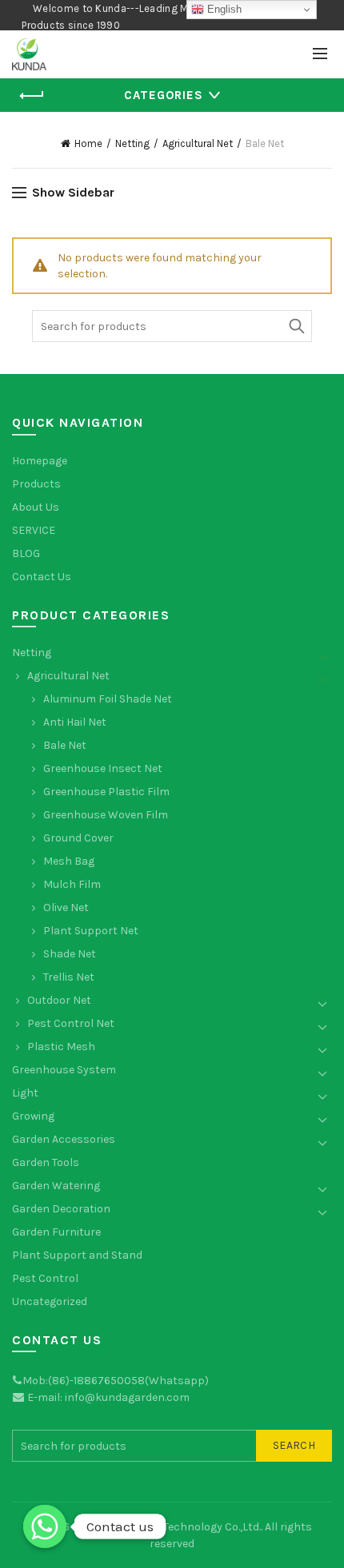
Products (36, 484)
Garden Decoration (61, 1209)
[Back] (32, 96)
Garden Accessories (63, 1139)
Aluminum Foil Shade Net (107, 699)
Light (25, 1093)
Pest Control (45, 1278)
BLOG (26, 553)
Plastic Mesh (61, 1046)
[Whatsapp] (44, 1526)
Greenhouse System (64, 1070)
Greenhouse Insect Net (102, 768)
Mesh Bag (68, 861)
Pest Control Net (70, 1023)
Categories (163, 95)
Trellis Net (68, 977)
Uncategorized (49, 1301)
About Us (35, 507)
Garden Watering (56, 1185)
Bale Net (64, 745)
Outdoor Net (59, 1000)
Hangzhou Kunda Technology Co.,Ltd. (166, 1527)
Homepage (39, 461)
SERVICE (33, 530)
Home (88, 143)
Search (296, 326)
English (223, 9)
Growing (33, 1116)
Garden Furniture (56, 1232)
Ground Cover (78, 838)
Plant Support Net (90, 930)
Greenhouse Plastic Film (106, 791)
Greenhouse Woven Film (105, 815)
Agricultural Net (197, 143)
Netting (132, 143)
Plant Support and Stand (77, 1255)
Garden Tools (45, 1162)
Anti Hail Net (74, 722)
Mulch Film (72, 884)
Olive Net (66, 907)
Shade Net (69, 954)
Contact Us (41, 576)
